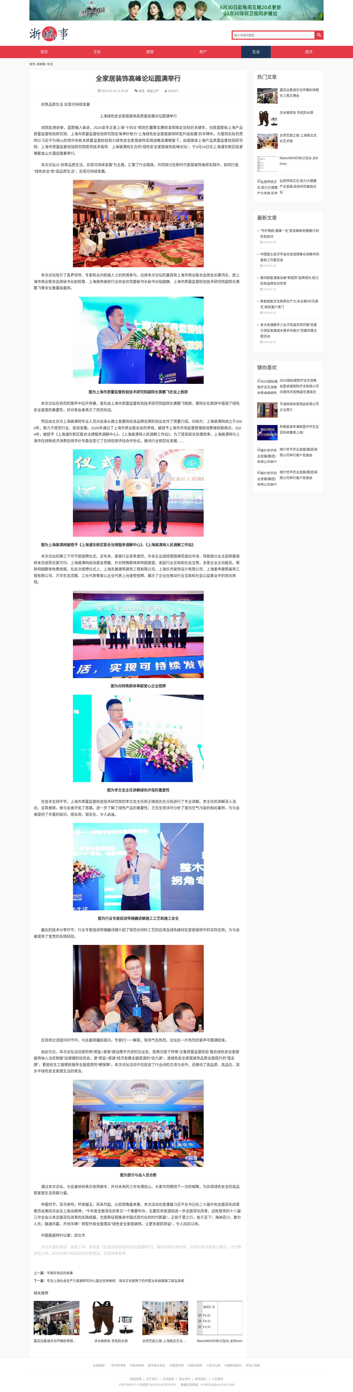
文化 (97, 52)
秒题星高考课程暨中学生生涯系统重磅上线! (299, 429)
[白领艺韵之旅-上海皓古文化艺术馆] (165, 1318)
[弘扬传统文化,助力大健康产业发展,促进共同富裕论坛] (267, 186)
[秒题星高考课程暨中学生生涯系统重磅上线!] (267, 432)
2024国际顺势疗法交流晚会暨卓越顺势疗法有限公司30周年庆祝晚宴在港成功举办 (299, 387)
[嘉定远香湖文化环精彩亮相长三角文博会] (56, 1318)
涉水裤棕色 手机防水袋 (111, 1341)
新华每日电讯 (156, 1365)
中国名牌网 (137, 1365)
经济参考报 (118, 1365)
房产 (203, 52)
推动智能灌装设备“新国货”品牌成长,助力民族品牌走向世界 (289, 280)
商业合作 (184, 1379)
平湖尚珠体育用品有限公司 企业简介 (299, 406)
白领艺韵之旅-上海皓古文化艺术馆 (167, 1341)
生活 (256, 52)
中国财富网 (195, 1365)
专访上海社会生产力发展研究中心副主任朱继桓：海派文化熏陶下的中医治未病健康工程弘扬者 (115, 1281)
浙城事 (62, 34)
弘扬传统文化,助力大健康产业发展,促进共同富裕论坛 (298, 186)
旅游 (150, 52)
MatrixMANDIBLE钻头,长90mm (219, 1341)
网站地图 (135, 1379)
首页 (44, 52)
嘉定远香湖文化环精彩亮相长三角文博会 (63, 1341)
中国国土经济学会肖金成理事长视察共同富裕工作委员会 (289, 257)
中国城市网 (176, 1365)
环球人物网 (253, 1365)
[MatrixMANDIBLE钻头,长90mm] (219, 1318)
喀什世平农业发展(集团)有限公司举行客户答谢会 (299, 452)
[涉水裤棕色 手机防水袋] (111, 1318)
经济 (309, 52)
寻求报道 (168, 1379)
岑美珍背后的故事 (60, 1273)
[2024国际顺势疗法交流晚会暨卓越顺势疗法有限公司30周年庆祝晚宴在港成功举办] (267, 386)
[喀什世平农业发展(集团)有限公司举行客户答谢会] (267, 455)
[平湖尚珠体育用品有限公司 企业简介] (267, 410)
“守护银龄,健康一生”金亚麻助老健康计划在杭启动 (289, 233)
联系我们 (201, 1379)
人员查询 (217, 1379)
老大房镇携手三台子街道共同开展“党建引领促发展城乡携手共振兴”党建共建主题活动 (288, 330)
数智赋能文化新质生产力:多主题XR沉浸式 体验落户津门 (289, 304)
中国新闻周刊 (233, 1365)
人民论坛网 (213, 1365)
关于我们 (152, 1379)
